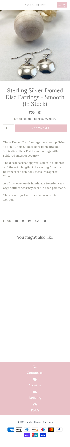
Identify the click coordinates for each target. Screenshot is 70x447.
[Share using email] (45, 221)
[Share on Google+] (37, 221)
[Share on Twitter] (23, 221)
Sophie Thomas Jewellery (39, 119)
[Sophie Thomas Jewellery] (35, 5)
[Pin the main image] (29, 221)
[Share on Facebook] (16, 221)
